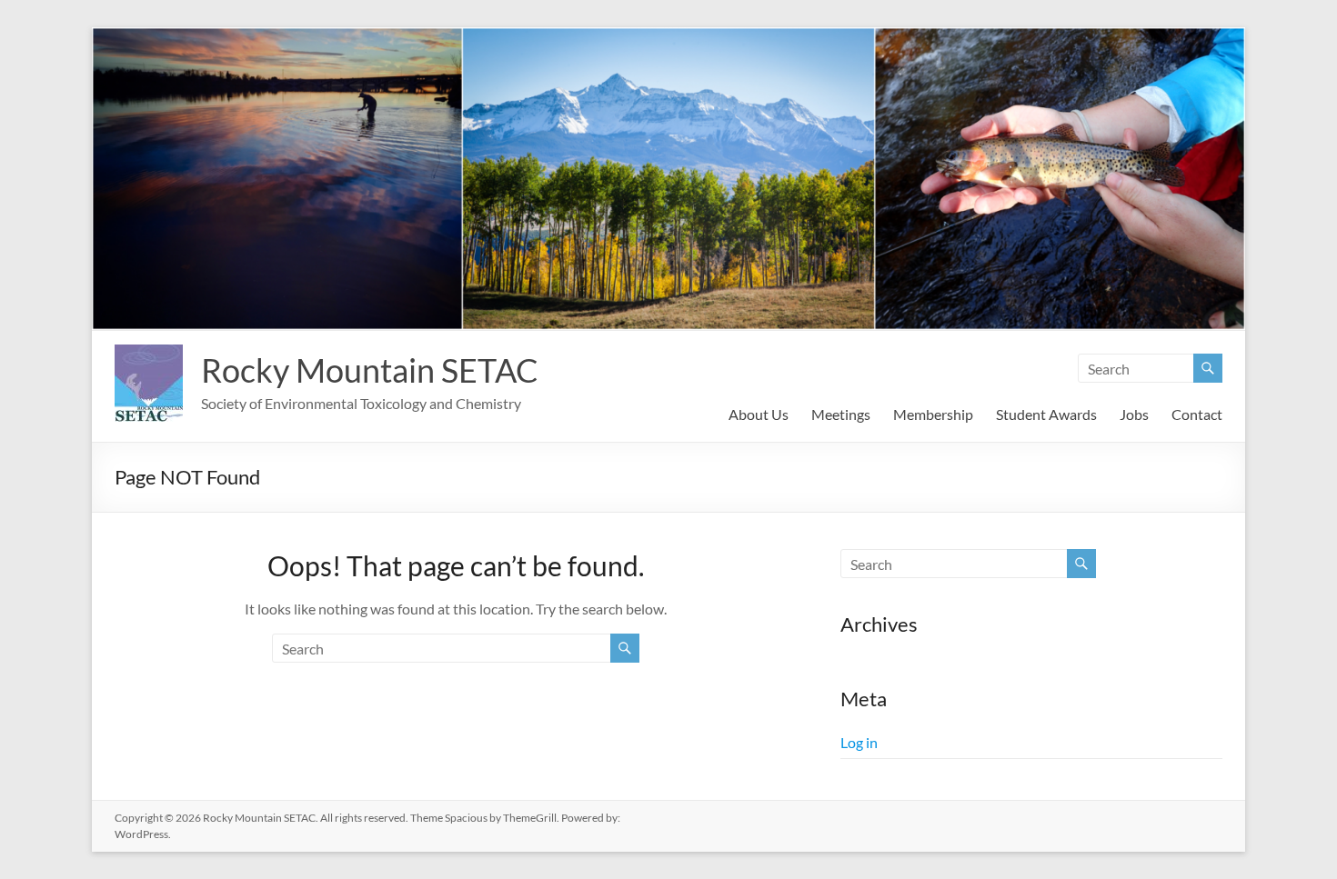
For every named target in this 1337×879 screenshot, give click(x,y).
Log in (859, 742)
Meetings (840, 414)
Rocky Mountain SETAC (369, 370)
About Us (759, 414)
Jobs (1134, 414)
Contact (1196, 414)
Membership (933, 414)
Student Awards (1046, 414)
